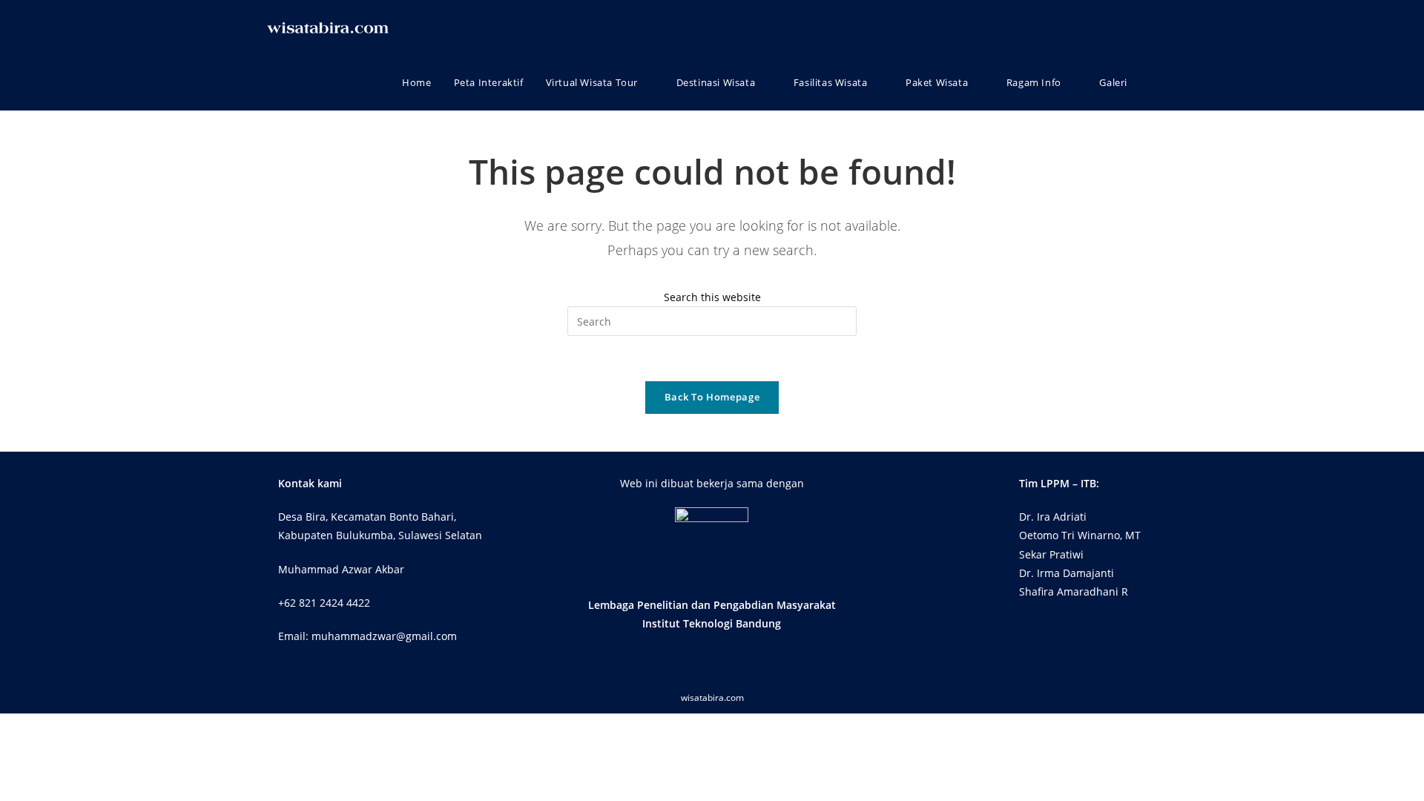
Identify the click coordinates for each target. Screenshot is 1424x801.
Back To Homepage (712, 396)
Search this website (712, 297)
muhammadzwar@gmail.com (384, 636)
